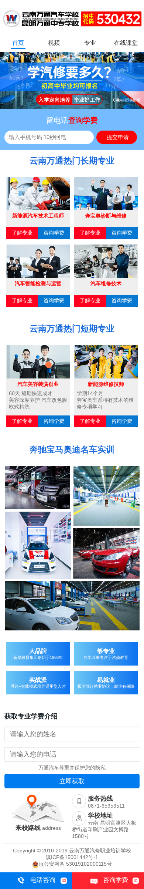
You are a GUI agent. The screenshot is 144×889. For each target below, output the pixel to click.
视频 (54, 43)
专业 (90, 43)
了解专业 (22, 233)
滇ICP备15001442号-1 (72, 857)
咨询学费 (54, 233)
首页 (18, 43)
